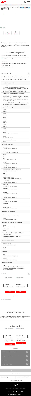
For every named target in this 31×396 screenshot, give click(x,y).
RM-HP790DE (2, 317)
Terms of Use (8, 388)
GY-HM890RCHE (21, 316)
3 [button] (15, 348)
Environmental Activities (22, 377)
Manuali (15, 33)
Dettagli (10, 291)
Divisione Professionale (4, 4)
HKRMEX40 (18, 317)
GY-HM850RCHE (27, 316)
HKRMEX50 (22, 317)
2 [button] (14, 348)
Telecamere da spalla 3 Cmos (22, 4)
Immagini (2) (7, 33)
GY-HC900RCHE (7, 316)
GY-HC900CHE (2, 316)
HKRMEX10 (6, 317)
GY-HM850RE (17, 316)
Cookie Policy (22, 388)
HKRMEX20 (10, 317)
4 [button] (16, 348)
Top (15, 370)
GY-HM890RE (12, 316)
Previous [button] (3, 285)
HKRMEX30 (14, 317)
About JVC (4, 377)
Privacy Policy (15, 388)
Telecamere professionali (13, 4)
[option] (10, 286)
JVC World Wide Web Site (16, 380)
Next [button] (27, 285)
